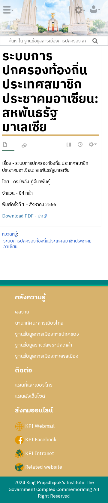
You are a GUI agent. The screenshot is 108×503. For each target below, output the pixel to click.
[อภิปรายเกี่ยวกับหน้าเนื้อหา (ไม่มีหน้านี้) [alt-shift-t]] (24, 146)
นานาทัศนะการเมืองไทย (39, 323)
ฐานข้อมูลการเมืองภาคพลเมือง (46, 356)
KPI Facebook (40, 440)
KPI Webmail (40, 426)
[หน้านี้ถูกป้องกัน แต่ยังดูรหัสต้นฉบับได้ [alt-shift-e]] (69, 144)
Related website (43, 467)
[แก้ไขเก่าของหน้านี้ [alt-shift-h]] (80, 144)
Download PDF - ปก (22, 216)
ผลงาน (22, 312)
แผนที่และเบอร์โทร (33, 385)
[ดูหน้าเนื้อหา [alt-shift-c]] (5, 145)
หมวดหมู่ (9, 234)
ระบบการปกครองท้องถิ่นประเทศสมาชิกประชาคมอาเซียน (47, 244)
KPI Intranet (39, 453)
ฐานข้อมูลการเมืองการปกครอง (47, 334)
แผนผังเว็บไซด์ (30, 396)
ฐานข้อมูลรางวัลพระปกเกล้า (43, 345)
